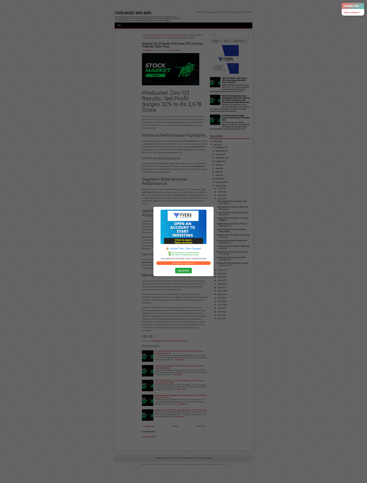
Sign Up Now (183, 271)
